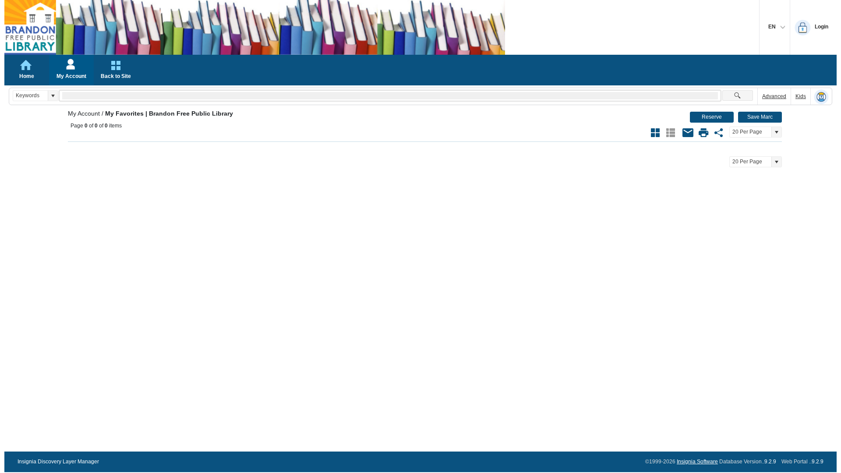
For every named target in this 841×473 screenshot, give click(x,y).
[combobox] (30, 96)
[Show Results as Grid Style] (655, 132)
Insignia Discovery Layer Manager (58, 462)
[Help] (821, 97)
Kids (800, 96)
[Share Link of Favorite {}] (718, 132)
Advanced (774, 96)
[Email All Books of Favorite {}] (688, 132)
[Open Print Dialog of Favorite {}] (703, 132)
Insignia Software (697, 462)
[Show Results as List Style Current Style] (670, 132)
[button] (53, 96)
